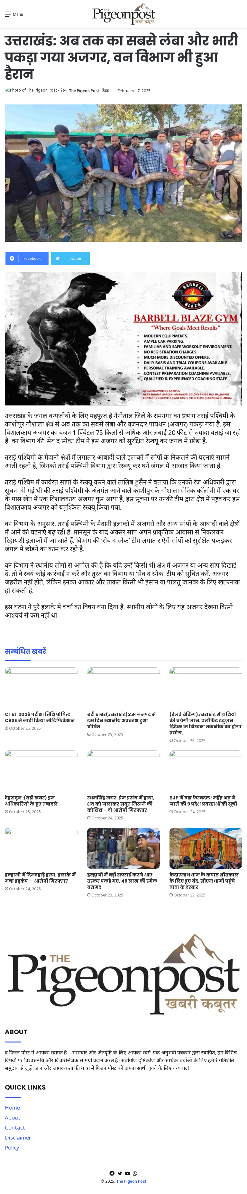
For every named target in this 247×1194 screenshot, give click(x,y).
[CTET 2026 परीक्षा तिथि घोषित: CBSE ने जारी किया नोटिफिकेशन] (41, 687)
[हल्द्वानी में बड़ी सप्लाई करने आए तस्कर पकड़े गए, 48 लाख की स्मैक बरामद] (123, 848)
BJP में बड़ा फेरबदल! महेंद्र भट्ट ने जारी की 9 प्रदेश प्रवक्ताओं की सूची (203, 801)
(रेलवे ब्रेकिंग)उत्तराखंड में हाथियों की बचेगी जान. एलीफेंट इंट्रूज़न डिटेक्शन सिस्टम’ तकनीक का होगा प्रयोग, (205, 723)
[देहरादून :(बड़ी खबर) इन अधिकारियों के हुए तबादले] (41, 770)
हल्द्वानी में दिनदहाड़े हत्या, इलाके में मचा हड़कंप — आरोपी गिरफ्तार (40, 878)
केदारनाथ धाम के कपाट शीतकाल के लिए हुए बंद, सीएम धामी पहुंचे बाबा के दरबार (204, 881)
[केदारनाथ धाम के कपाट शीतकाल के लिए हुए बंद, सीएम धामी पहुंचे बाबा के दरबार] (205, 848)
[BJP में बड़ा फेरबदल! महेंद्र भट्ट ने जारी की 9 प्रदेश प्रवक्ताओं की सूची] (205, 770)
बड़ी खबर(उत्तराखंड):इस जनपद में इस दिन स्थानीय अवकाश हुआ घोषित (121, 720)
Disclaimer (18, 1137)
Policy (12, 1147)
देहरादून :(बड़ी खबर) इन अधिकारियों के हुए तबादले (31, 801)
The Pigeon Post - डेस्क (89, 90)
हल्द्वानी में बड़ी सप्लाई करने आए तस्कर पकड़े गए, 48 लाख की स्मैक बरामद (122, 881)
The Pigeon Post (131, 1181)
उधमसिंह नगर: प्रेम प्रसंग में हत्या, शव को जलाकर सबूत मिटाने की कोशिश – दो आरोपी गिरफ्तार (120, 804)
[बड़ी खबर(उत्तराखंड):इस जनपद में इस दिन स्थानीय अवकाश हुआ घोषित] (123, 687)
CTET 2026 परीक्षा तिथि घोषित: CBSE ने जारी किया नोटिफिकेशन (40, 717)
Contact (15, 1127)
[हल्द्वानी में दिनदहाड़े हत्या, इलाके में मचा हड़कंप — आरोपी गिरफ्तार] (41, 848)
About (12, 1117)
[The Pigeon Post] (124, 14)
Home (12, 1107)
